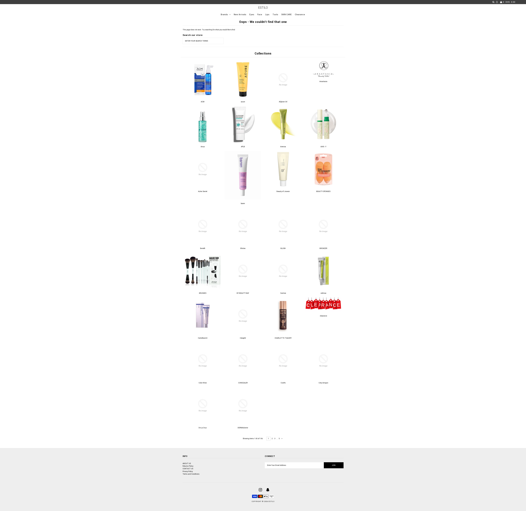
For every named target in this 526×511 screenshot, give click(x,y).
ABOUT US (187, 463)
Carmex (283, 293)
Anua (203, 147)
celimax (323, 293)
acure (243, 102)
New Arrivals (240, 14)
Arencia (283, 147)
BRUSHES (202, 293)
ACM (202, 102)
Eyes (251, 14)
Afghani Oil (283, 102)
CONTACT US (188, 469)
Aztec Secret (202, 191)
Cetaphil (243, 338)
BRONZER (323, 248)
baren (243, 203)
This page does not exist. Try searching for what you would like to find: (209, 30)
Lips (267, 14)
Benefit (202, 248)
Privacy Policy (188, 471)
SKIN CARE (286, 14)
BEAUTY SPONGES (323, 191)
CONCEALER (243, 383)
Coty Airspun (323, 383)
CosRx (283, 383)
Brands (224, 14)
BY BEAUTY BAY (243, 293)
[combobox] (203, 41)
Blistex (242, 248)
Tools (275, 14)
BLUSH (283, 248)
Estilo (263, 7)
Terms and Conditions (191, 474)
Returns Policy (188, 466)
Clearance (300, 14)
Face (259, 14)
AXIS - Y (323, 147)
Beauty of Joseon (283, 191)
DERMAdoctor (243, 428)
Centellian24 (202, 338)
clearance (323, 316)
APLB (243, 147)
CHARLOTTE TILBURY (283, 338)
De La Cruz (203, 428)
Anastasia (323, 81)
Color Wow (203, 383)
